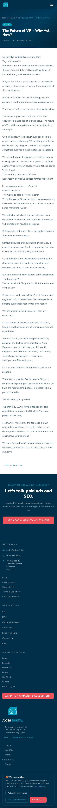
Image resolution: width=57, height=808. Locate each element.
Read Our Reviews (11, 596)
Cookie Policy (8, 587)
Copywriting (7, 638)
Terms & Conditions (11, 591)
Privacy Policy (8, 582)
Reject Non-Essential (17, 793)
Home (5, 17)
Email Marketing (9, 633)
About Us (8, 750)
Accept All (38, 800)
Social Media (8, 627)
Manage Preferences (17, 800)
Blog (13, 17)
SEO (4, 611)
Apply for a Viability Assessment (28, 520)
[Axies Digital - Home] (5, 4)
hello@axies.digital (15, 550)
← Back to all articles (12, 465)
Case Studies (8, 759)
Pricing (8, 754)
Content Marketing (11, 622)
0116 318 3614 (13, 555)
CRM (4, 643)
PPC (4, 617)
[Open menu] (52, 5)
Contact (8, 764)
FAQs (4, 577)
